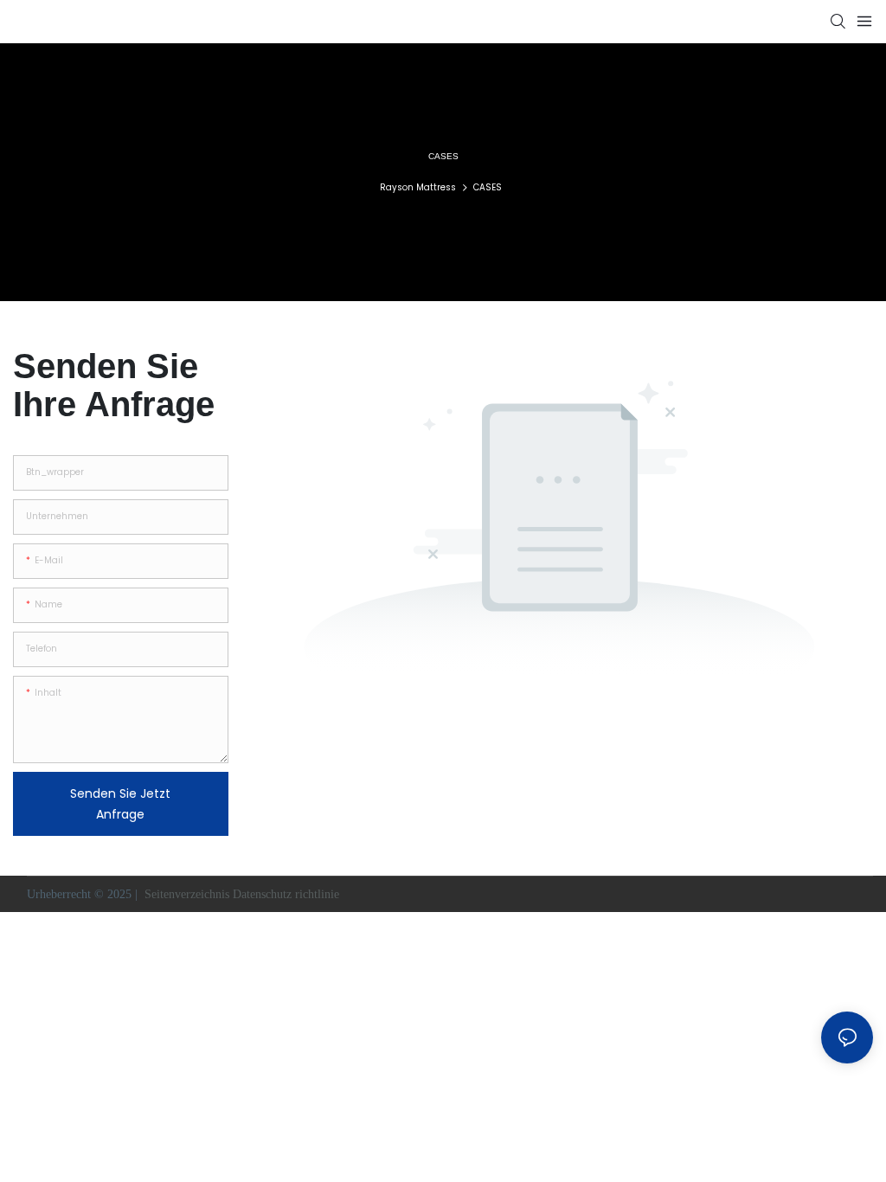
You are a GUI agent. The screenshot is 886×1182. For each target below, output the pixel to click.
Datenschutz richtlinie (288, 894)
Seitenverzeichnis (187, 894)
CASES (487, 187)
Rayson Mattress (418, 187)
